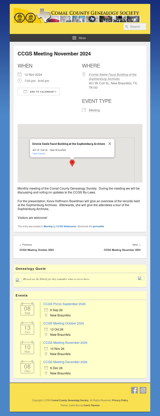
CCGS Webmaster (66, 226)
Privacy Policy (120, 400)
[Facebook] (134, 390)
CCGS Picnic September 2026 (64, 304)
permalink (98, 226)
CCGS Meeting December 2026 (65, 362)
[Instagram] (143, 390)
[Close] (110, 143)
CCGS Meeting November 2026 (65, 342)
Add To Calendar (41, 91)
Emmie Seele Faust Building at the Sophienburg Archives (113, 76)
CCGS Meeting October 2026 (63, 323)
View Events (38, 153)
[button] (72, 163)
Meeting (94, 110)
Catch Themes (92, 405)
